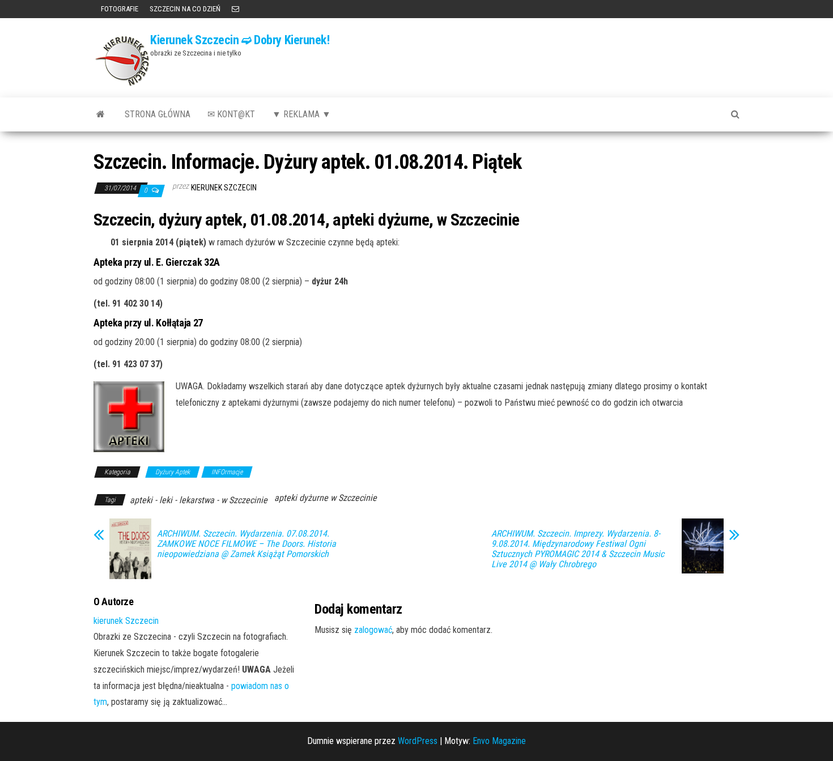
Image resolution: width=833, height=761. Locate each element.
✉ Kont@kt (231, 114)
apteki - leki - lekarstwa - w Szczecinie (198, 500)
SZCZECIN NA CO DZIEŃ (185, 9)
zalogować (373, 629)
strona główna (157, 114)
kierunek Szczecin (224, 187)
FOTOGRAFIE (118, 9)
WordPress (417, 741)
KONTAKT (235, 9)
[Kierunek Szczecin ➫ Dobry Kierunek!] (100, 114)
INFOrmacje (227, 472)
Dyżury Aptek (172, 472)
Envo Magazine (499, 741)
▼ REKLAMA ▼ (301, 114)
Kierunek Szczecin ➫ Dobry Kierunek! (240, 40)
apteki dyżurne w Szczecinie (325, 497)
